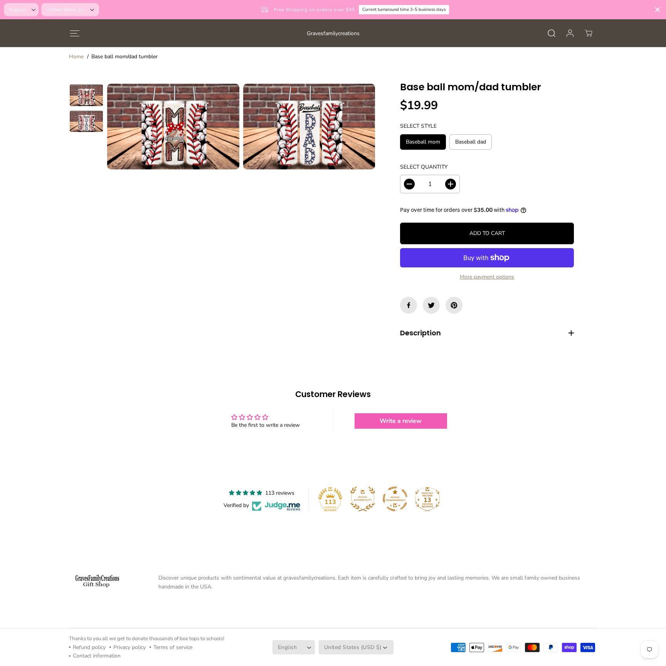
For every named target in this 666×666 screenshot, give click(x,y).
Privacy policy (129, 647)
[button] (74, 33)
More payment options (487, 277)
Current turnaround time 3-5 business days (375, 9)
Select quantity (423, 167)
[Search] (551, 33)
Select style (418, 126)
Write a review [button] (401, 421)
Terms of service (172, 647)
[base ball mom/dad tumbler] (173, 126)
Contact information (97, 655)
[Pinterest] (454, 305)
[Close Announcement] (657, 9)
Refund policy (89, 647)
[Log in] (570, 33)
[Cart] (588, 33)
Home (76, 56)
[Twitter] (431, 305)
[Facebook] (408, 305)
